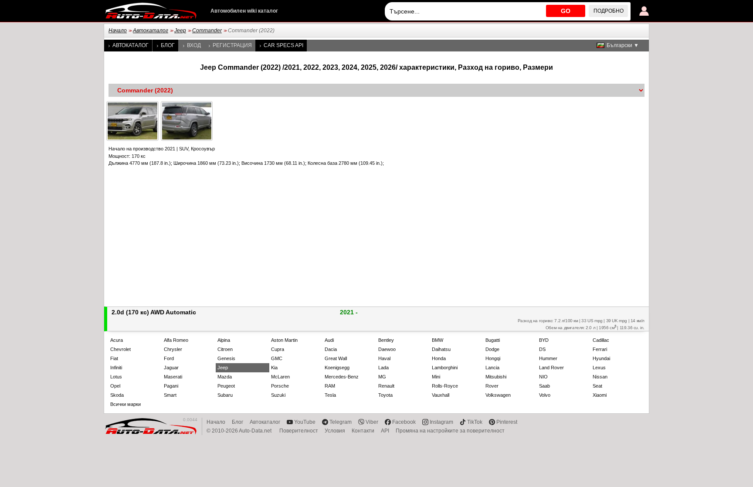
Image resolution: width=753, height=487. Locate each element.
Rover (492, 385)
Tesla (330, 395)
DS (542, 349)
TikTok (474, 422)
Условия (335, 431)
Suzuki (278, 395)
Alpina (223, 340)
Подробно (609, 11)
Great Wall (336, 358)
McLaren (280, 376)
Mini (436, 376)
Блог (168, 45)
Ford (169, 358)
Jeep (180, 30)
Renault (386, 385)
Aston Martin (284, 340)
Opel (115, 385)
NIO (543, 376)
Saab (544, 385)
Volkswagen (498, 395)
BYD (544, 340)
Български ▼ (623, 45)
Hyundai (601, 358)
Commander (207, 30)
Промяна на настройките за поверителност (450, 431)
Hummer (548, 358)
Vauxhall (440, 395)
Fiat (114, 358)
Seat (597, 385)
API (385, 431)
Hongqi (492, 358)
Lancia (492, 367)
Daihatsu (441, 349)
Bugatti (492, 340)
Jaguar (171, 367)
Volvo (544, 395)
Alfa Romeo (176, 340)
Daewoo (387, 349)
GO (565, 10)
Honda (439, 358)
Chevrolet (120, 349)
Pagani (171, 385)
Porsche (280, 385)
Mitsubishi (495, 376)
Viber (372, 422)
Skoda (117, 395)
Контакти (363, 431)
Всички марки (125, 404)
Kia (274, 367)
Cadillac (601, 340)
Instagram (441, 422)
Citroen (225, 349)
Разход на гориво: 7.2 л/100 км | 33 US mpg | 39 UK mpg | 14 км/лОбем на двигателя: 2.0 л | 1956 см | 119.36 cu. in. (581, 324)
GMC (276, 358)
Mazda (224, 376)
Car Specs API (283, 45)
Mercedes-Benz (342, 376)
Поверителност (298, 431)
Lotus (116, 376)
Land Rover (551, 367)
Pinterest (506, 422)
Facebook (404, 422)
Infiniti (116, 367)
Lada (383, 367)
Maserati (173, 376)
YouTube (304, 422)
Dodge (492, 349)
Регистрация (232, 45)
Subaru (225, 395)
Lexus (599, 367)
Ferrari (600, 349)
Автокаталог (150, 30)
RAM (330, 385)
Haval (384, 358)
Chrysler (173, 349)
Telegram (340, 422)
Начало (118, 30)
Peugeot (226, 385)
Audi (329, 340)
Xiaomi (600, 395)
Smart (170, 395)
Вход (194, 45)
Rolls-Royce (445, 385)
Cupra (277, 349)
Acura (116, 340)
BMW (437, 340)
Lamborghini (445, 367)
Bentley (386, 340)
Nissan (600, 376)
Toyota (385, 395)
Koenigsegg (337, 367)
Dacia (331, 349)
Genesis (226, 358)
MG (382, 376)
